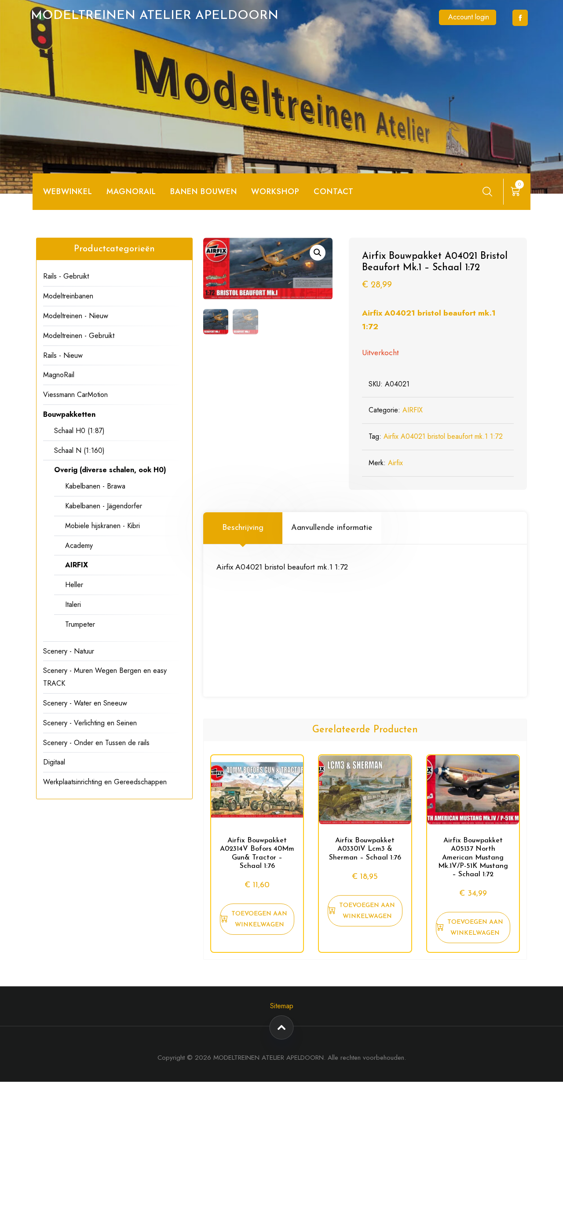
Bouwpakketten (69, 414)
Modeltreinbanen (68, 296)
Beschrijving (242, 528)
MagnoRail (58, 375)
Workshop (275, 191)
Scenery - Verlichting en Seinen (90, 723)
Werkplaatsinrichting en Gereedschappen (105, 782)
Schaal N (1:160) (79, 450)
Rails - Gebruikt (66, 276)
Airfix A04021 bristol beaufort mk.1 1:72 (443, 436)
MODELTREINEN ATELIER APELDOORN (154, 16)
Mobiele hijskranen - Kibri (102, 526)
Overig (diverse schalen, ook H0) (110, 470)
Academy (79, 545)
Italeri (73, 604)
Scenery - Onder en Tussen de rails (96, 743)
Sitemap (281, 1006)
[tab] (242, 528)
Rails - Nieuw (63, 355)
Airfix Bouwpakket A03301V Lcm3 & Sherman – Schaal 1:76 (365, 849)
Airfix (395, 463)
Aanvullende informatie (332, 528)
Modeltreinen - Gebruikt (78, 336)
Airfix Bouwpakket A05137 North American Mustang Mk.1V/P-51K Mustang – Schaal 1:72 (473, 857)
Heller (74, 585)
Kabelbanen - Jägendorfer (103, 506)
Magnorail (131, 191)
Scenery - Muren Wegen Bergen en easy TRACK (105, 676)
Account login (468, 17)
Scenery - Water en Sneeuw (85, 703)
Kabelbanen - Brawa (95, 486)
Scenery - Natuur (68, 651)
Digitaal (54, 762)
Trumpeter (80, 624)
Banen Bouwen (203, 191)
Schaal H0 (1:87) (79, 431)
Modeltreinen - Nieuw (75, 316)
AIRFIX (412, 410)
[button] (317, 253)
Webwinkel (67, 191)
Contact (334, 191)
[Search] (487, 191)
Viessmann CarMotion (75, 394)
